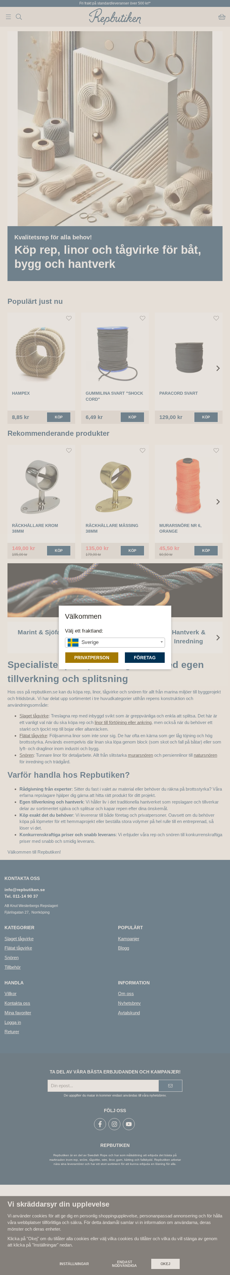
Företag (145, 657)
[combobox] (115, 643)
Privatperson (91, 657)
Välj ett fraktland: (84, 630)
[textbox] (115, 642)
